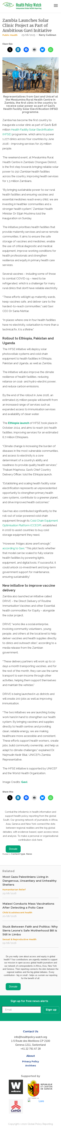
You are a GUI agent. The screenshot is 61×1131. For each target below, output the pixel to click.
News (29, 854)
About (30, 1055)
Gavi (24, 782)
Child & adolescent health (17, 912)
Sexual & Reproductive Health (19, 939)
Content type (18, 854)
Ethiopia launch (18, 423)
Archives (30, 1065)
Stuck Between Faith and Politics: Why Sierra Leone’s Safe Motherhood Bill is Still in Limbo (30, 930)
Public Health (10, 35)
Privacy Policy (30, 1061)
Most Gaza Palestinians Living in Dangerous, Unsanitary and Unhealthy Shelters (29, 880)
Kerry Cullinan (47, 35)
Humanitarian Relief (14, 889)
